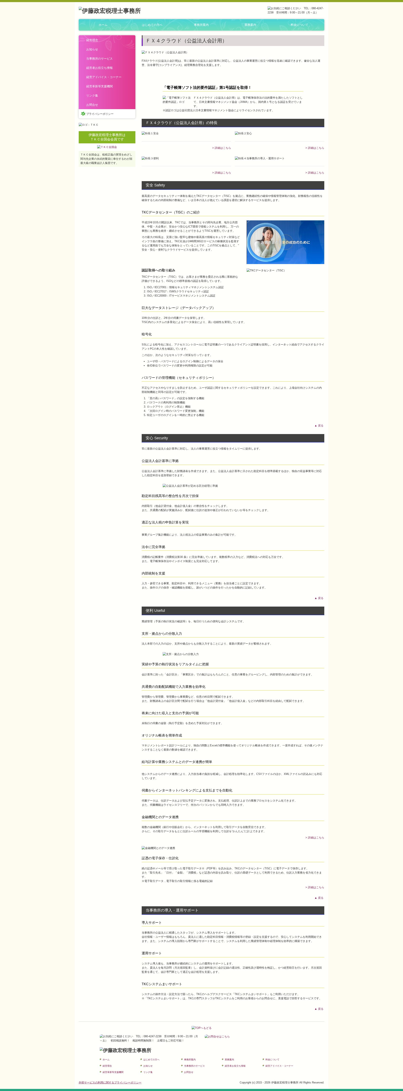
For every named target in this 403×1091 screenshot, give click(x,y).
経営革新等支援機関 (99, 86)
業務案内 (250, 24)
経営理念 (92, 40)
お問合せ (92, 104)
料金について (299, 24)
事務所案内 (201, 24)
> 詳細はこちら (221, 147)
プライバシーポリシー (100, 113)
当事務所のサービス (99, 58)
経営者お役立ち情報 (99, 67)
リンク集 (92, 95)
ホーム (103, 24)
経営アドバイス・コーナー (104, 77)
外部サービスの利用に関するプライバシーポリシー (110, 1082)
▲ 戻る (319, 425)
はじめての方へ (152, 24)
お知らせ (92, 49)
